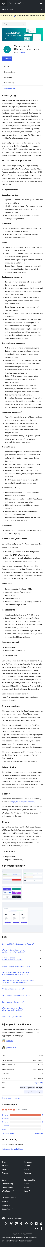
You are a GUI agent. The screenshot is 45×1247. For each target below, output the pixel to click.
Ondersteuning (9, 88)
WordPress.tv (8, 1191)
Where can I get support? (12, 1017)
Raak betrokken (30, 1180)
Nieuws (5, 1166)
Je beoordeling (8, 1133)
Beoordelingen (9, 72)
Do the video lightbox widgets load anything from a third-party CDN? (15, 973)
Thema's (27, 1166)
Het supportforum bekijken (12, 1149)
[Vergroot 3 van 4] (19, 888)
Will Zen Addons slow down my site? (16, 966)
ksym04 (22, 52)
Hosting (5, 1169)
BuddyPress (8, 1209)
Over (4, 1162)
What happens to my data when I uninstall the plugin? (12, 1009)
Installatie (8, 77)
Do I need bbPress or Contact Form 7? (17, 995)
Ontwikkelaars (7, 1187)
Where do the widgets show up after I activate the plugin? (13, 951)
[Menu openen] (41, 3)
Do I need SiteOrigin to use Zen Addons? (18, 944)
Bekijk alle (39, 1133)
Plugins (26, 1169)
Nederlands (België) (14, 1218)
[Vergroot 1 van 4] (19, 872)
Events (26, 1184)
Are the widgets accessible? (13, 989)
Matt (5, 1202)
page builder (31, 1087)
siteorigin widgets (29, 1092)
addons (22, 1087)
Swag (27, 1191)
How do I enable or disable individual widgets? (12, 959)
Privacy (5, 1173)
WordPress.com (9, 1198)
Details (7, 66)
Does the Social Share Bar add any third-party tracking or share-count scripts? (18, 981)
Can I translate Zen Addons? (13, 1002)
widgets (39, 1092)
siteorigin (39, 1087)
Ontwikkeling (9, 83)
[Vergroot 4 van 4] (40, 905)
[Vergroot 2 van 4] (40, 872)
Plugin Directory (7, 9)
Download (7, 58)
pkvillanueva (11, 1048)
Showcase (28, 1162)
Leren (4, 1180)
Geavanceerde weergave (11, 1098)
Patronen (27, 1173)
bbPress (6, 1205)
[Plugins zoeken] (24, 24)
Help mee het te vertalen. (23, 17)
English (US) (39, 1083)
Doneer (27, 1187)
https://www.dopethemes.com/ (23, 802)
